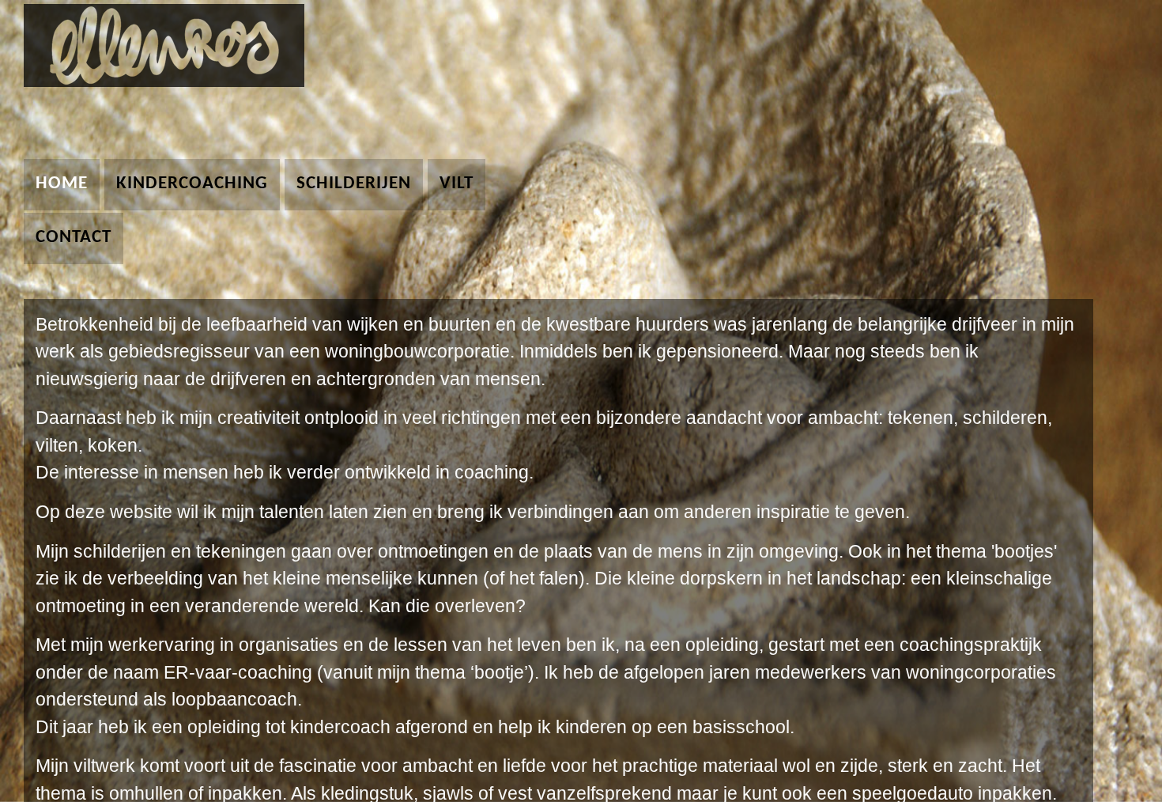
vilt (456, 184)
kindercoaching (192, 184)
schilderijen (353, 184)
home (62, 184)
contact (73, 238)
